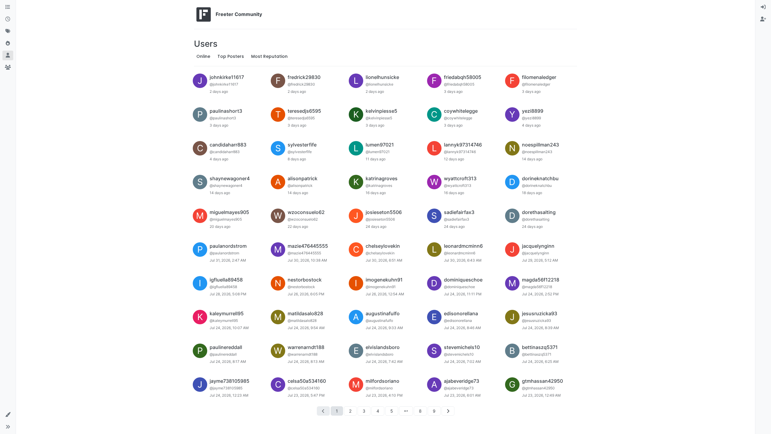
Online (203, 56)
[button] (7, 415)
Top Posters (230, 56)
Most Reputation (269, 56)
